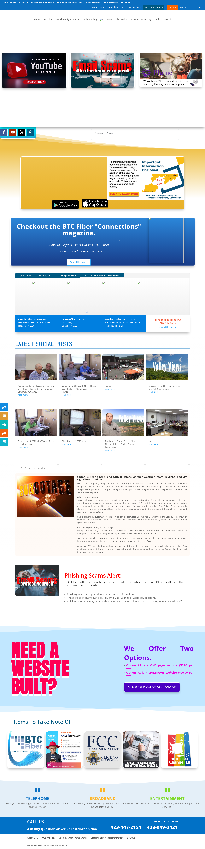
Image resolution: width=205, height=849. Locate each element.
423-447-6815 (168, 323)
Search (167, 19)
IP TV (124, 7)
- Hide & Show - (102, 37)
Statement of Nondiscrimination (107, 837)
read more (23, 394)
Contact (184, 7)
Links (158, 19)
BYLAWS (131, 837)
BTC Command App (154, 7)
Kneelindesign (37, 845)
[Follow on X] (22, 132)
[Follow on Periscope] (30, 132)
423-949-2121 (82, 319)
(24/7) (177, 320)
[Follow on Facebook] (4, 132)
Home (37, 19)
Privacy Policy (48, 837)
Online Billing (90, 19)
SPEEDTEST (195, 7)
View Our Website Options (152, 687)
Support (172, 7)
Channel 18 (122, 19)
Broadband (113, 7)
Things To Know (68, 275)
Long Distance (99, 7)
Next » (41, 468)
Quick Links (25, 275)
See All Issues (79, 262)
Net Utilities (135, 7)
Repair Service (164, 320)
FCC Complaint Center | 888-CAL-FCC (102, 275)
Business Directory (141, 19)
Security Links (46, 275)
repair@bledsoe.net (168, 327)
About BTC (32, 837)
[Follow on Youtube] (13, 132)
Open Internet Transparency (72, 837)
